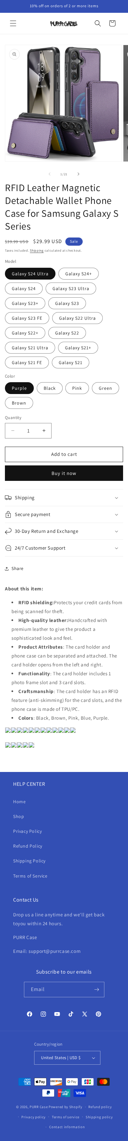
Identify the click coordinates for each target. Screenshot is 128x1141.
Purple (19, 388)
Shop (18, 816)
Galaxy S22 (67, 333)
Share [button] (17, 568)
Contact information (67, 1127)
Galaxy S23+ (25, 303)
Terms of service (65, 1117)
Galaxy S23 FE (27, 318)
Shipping (37, 250)
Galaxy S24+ (78, 274)
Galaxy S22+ (25, 333)
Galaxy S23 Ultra (71, 288)
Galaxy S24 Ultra (30, 274)
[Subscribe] (97, 989)
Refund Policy (27, 846)
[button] (13, 23)
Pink (77, 388)
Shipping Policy (29, 861)
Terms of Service (30, 876)
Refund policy (100, 1106)
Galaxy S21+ (78, 348)
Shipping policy (99, 1117)
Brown (19, 403)
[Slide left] (49, 174)
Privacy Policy (27, 831)
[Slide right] (78, 174)
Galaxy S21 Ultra (30, 348)
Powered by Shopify (65, 1106)
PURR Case (39, 1106)
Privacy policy (33, 1117)
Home (19, 802)
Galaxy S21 (70, 362)
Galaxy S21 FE (27, 362)
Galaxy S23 (67, 303)
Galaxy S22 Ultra (77, 318)
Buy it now (64, 473)
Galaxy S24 (24, 288)
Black (50, 388)
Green (105, 388)
